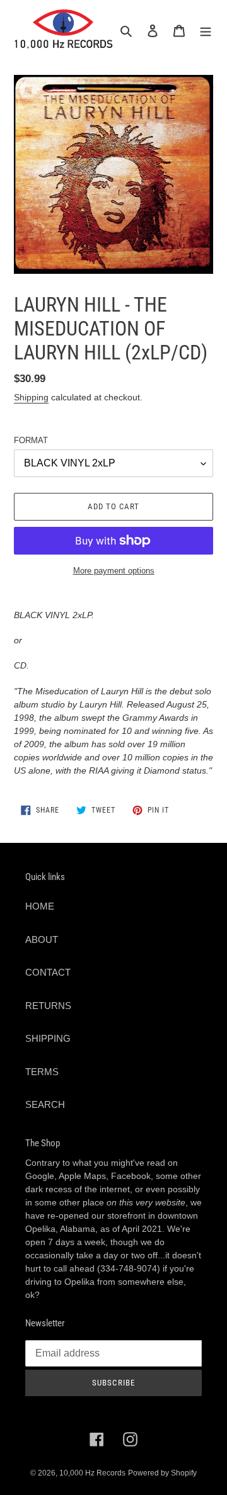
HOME (39, 906)
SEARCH (45, 1104)
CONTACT (48, 972)
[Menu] (205, 30)
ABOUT (41, 939)
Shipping (31, 397)
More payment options (113, 570)
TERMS (42, 1071)
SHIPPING (48, 1038)
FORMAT (31, 440)
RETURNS (48, 1005)
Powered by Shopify (162, 1473)
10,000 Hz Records (92, 1473)
